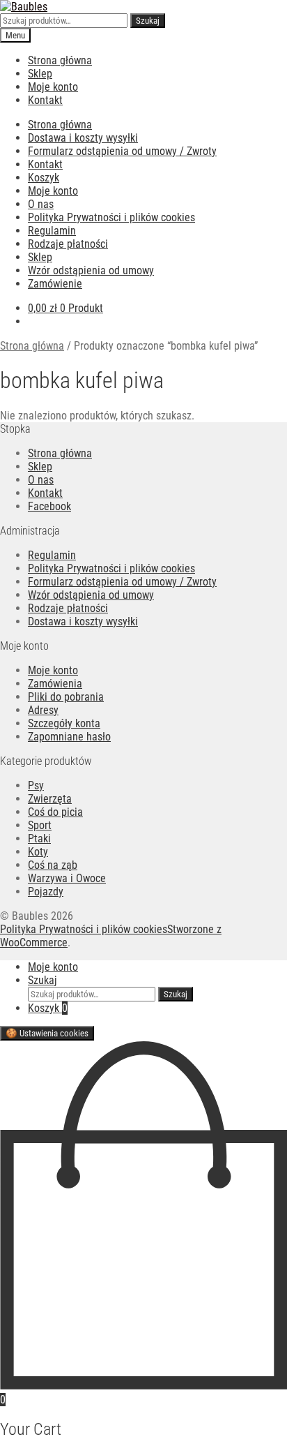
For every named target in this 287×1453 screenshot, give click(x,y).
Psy (36, 785)
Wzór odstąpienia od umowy (91, 270)
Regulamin (52, 230)
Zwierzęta (50, 798)
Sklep (40, 73)
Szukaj (148, 20)
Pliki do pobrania (66, 696)
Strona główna (60, 60)
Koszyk (43, 177)
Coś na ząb (52, 865)
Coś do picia (55, 812)
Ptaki (39, 838)
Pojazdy (45, 891)
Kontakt (45, 100)
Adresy (43, 710)
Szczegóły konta (64, 723)
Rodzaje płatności (68, 244)
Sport (40, 825)
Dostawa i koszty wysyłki (83, 137)
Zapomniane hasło (69, 736)
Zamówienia (55, 683)
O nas (41, 204)
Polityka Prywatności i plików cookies (111, 217)
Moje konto (53, 87)
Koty (38, 851)
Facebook (49, 506)
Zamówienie (55, 283)
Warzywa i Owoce (67, 878)
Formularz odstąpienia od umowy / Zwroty (122, 151)
